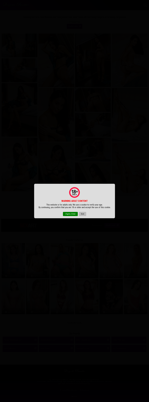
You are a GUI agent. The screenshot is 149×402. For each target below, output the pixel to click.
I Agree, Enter (70, 214)
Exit (82, 214)
